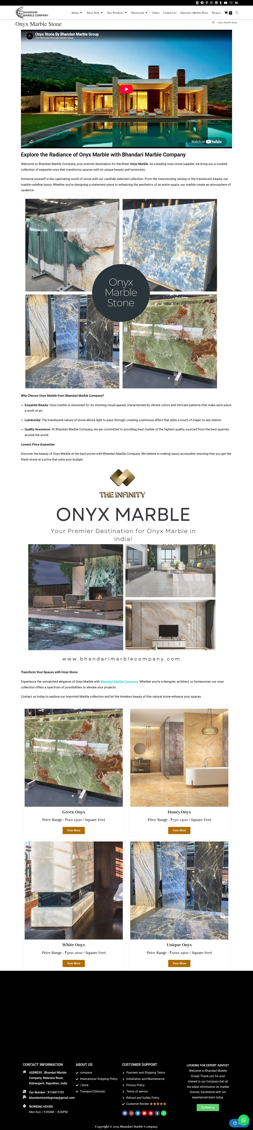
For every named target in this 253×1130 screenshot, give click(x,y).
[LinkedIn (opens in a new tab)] (216, 3)
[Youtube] (144, 1113)
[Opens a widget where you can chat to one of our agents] (239, 1123)
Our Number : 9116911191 (46, 1092)
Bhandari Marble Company (119, 681)
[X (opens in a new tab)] (197, 3)
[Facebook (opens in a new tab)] (202, 3)
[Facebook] (125, 1113)
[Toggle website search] (237, 12)
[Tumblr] (157, 1113)
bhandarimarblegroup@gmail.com (52, 1097)
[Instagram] (131, 1113)
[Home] (213, 22)
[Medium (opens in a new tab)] (236, 3)
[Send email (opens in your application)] (231, 3)
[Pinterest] (151, 1113)
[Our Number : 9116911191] (24, 1091)
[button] (243, 1120)
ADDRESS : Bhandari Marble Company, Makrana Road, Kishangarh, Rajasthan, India (48, 1078)
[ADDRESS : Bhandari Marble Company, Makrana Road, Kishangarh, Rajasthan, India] (24, 1071)
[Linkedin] (138, 1113)
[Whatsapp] (164, 1113)
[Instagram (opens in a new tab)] (211, 3)
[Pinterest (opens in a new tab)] (207, 3)
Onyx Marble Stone (228, 22)
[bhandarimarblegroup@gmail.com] (24, 1097)
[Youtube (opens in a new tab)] (225, 3)
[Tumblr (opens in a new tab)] (221, 3)
